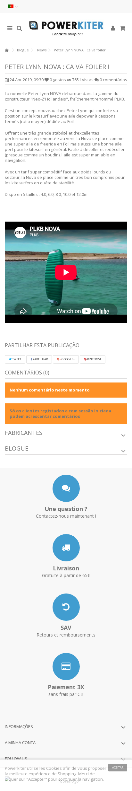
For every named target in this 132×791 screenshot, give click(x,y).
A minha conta (20, 742)
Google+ (68, 359)
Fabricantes (23, 432)
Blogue (16, 448)
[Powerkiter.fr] (66, 28)
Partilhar (40, 359)
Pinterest (94, 359)
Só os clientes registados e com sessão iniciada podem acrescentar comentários (60, 413)
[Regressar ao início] (7, 50)
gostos (58, 80)
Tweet (16, 359)
